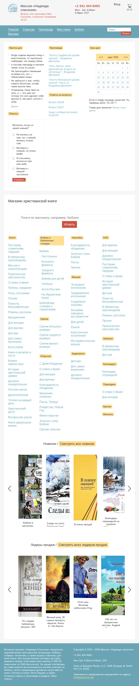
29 (122, 87)
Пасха (75, 262)
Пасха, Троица (48, 401)
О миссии (29, 29)
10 (98, 77)
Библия (79, 29)
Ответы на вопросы (60, 94)
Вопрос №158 (56, 102)
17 (98, 82)
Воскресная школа (20, 417)
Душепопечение (18, 394)
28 (118, 87)
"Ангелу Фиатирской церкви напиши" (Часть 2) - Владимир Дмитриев (64, 82)
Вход (117, 4)
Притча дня (15, 47)
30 (127, 87)
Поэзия (12, 298)
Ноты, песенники (18, 293)
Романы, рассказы (19, 312)
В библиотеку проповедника (17, 259)
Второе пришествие (16, 362)
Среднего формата (48, 272)
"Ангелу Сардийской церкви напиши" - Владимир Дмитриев (64, 58)
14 (118, 77)
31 (98, 92)
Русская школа (17, 389)
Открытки (46, 356)
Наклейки (77, 237)
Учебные (47, 283)
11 (103, 77)
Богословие (15, 347)
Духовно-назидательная (17, 383)
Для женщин (16, 322)
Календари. (109, 364)
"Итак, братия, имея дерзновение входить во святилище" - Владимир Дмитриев (62, 70)
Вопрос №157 (56, 107)
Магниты (108, 414)
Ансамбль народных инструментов (79, 313)
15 (122, 77)
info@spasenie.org (84, 677)
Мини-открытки (48, 415)
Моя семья (64, 29)
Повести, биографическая (18, 305)
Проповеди (46, 29)
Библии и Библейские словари (47, 240)
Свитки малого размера (48, 345)
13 (113, 77)
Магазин (13, 33)
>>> (126, 57)
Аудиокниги (78, 353)
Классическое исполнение (79, 334)
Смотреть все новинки (77, 444)
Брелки (107, 406)
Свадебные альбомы (78, 303)
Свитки (44, 319)
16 (127, 77)
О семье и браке (18, 282)
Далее (14, 106)
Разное (75, 327)
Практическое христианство (17, 276)
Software (108, 338)
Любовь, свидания (19, 287)
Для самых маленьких (15, 340)
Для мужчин (15, 328)
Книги (12, 237)
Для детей (77, 321)
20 (113, 82)
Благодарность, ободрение (49, 386)
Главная (13, 29)
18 (103, 82)
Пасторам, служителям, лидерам (16, 248)
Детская (13, 333)
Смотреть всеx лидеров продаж (83, 545)
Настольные (49, 256)
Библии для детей (53, 278)
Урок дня (95, 47)
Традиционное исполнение (80, 295)
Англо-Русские (51, 289)
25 (103, 87)
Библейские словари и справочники (47, 306)
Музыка (76, 277)
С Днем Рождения (50, 363)
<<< (101, 57)
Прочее (75, 267)
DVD (105, 237)
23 (127, 82)
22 (122, 82)
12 (108, 77)
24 (98, 87)
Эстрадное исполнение (78, 286)
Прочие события (49, 429)
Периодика (109, 384)
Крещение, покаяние (46, 395)
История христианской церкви (16, 372)
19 (108, 82)
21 (118, 82)
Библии (44, 251)
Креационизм (16, 317)
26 (108, 87)
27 (113, 87)
